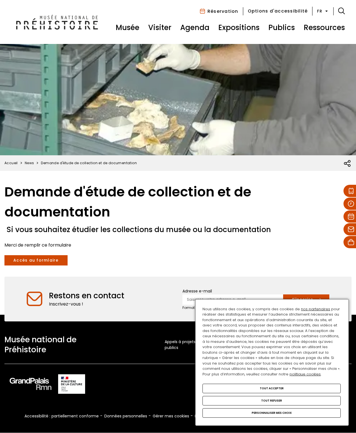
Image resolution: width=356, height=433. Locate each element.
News (29, 163)
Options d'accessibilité (278, 11)
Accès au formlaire (36, 260)
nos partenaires (315, 309)
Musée (127, 28)
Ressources (324, 28)
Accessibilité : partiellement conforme (61, 416)
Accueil (11, 163)
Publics (281, 28)
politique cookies (305, 374)
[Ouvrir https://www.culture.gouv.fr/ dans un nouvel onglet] (71, 385)
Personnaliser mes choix (272, 413)
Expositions (238, 28)
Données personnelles (125, 416)
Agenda (194, 28)
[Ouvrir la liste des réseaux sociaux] (347, 163)
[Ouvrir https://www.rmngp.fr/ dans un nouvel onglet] (30, 385)
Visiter (159, 28)
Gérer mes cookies (171, 416)
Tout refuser (271, 400)
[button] (341, 11)
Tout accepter (272, 388)
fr (319, 11)
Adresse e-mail (197, 291)
